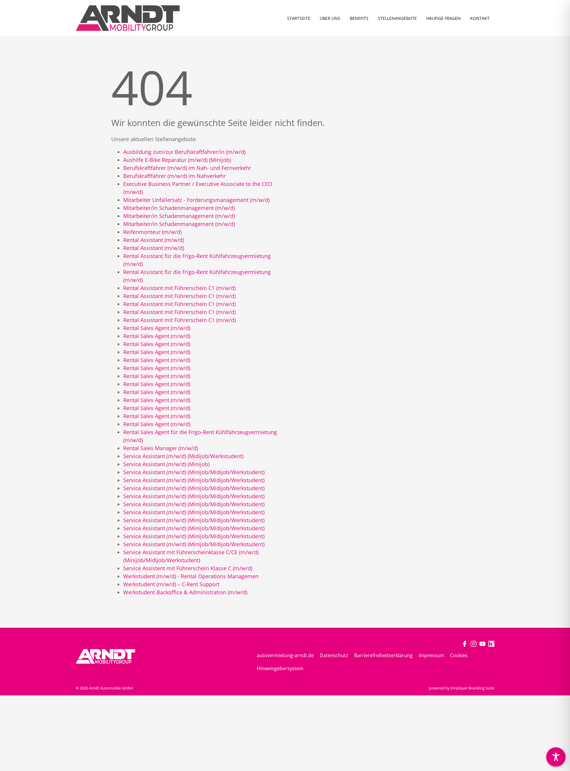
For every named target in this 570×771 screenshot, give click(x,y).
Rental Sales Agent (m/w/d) (156, 328)
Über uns (330, 18)
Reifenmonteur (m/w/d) (152, 231)
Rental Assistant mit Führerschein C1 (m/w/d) (179, 287)
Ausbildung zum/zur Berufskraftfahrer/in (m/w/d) (184, 151)
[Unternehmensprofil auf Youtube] (482, 643)
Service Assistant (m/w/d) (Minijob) (166, 464)
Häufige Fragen (443, 18)
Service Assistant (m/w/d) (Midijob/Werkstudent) (183, 456)
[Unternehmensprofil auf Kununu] (491, 643)
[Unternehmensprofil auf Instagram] (473, 643)
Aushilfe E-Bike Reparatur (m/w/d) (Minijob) (177, 159)
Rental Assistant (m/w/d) (153, 239)
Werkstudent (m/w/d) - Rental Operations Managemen (191, 576)
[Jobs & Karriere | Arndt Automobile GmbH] (128, 18)
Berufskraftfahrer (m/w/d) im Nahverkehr (174, 175)
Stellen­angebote (397, 18)
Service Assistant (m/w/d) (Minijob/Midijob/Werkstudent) (194, 472)
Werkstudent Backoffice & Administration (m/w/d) (185, 592)
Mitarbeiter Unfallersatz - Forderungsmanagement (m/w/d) (196, 199)
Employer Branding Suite (472, 688)
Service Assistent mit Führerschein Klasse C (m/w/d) (187, 568)
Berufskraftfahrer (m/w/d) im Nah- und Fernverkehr (187, 167)
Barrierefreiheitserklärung (383, 655)
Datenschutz (334, 655)
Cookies (459, 655)
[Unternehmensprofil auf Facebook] (465, 643)
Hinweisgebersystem (280, 668)
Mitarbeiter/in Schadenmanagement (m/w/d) (179, 207)
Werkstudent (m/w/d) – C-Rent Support (171, 584)
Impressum (431, 655)
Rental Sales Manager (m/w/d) (160, 448)
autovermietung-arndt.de (285, 655)
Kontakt (480, 18)
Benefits (359, 18)
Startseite (298, 18)
